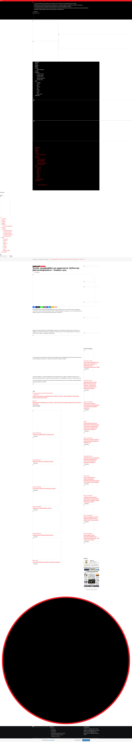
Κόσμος (39, 533)
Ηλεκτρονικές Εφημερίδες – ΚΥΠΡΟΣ (58, 733)
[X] (38, 307)
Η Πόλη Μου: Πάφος (40, 79)
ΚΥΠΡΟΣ (36, 63)
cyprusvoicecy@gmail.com (42, 184)
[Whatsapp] (41, 307)
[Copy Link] (52, 307)
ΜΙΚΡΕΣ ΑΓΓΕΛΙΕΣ (40, 179)
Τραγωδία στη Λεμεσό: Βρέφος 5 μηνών (42, 508)
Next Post (34, 400)
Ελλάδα (85, 421)
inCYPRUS (37, 156)
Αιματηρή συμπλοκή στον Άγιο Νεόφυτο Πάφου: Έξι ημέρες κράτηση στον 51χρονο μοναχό (91, 518)
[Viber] (45, 307)
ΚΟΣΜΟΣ (38, 89)
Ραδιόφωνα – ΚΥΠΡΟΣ (55, 736)
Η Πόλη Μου (37, 72)
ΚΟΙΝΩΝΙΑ (36, 65)
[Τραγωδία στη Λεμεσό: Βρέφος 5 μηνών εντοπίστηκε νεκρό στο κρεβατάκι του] (89, 434)
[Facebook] (34, 307)
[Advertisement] (57, 321)
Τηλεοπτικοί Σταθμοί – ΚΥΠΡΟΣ (57, 734)
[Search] (33, 97)
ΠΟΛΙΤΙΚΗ (36, 68)
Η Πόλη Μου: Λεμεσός (40, 75)
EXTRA (36, 166)
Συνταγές (38, 91)
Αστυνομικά (38, 82)
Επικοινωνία (53, 730)
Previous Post (36, 394)
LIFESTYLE (39, 169)
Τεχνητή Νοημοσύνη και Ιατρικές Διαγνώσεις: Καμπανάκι (46, 562)
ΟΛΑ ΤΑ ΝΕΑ (37, 62)
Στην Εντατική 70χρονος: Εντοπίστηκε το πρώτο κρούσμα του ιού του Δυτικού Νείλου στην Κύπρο (52, 6)
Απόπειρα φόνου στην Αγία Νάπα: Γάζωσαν (43, 461)
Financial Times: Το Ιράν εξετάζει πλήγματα (43, 535)
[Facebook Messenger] (49, 307)
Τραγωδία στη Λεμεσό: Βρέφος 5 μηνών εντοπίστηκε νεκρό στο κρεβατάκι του (49, 9)
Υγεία (37, 560)
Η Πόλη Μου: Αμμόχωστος (41, 78)
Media (38, 85)
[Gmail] (56, 307)
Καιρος (38, 92)
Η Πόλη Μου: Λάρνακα (40, 76)
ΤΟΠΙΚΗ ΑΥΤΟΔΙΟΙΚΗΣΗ (40, 69)
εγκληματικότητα (40, 393)
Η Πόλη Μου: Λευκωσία (7, 230)
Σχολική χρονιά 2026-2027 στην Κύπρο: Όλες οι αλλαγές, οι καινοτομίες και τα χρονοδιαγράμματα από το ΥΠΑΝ (55, 3)
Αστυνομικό (35, 393)
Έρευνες (45, 393)
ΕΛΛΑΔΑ (36, 66)
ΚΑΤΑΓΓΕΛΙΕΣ (37, 95)
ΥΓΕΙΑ (37, 88)
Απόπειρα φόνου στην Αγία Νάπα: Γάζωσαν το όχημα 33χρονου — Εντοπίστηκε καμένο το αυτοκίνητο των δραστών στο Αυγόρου (90, 385)
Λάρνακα (51, 393)
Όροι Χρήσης (53, 731)
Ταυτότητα (53, 728)
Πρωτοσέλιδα (35, 432)
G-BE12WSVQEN (51, 740)
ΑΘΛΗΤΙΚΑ (38, 86)
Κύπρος (48, 393)
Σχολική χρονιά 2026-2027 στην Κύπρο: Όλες (43, 434)
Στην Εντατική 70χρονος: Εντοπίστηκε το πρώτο (44, 488)
